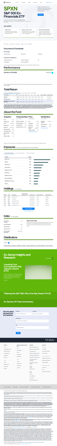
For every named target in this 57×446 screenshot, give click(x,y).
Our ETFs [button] (17, 2)
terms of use (34, 427)
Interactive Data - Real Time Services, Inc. (19, 427)
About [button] (41, 2)
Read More (6, 280)
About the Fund (12, 44)
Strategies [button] (23, 2)
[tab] (12, 93)
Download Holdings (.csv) (29, 210)
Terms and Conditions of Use (26, 443)
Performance (6, 44)
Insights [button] (29, 2)
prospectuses (30, 417)
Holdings (22, 44)
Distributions (30, 44)
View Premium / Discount (32, 131)
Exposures (18, 44)
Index (26, 44)
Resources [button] (35, 2)
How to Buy (41, 14)
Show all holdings (28, 208)
